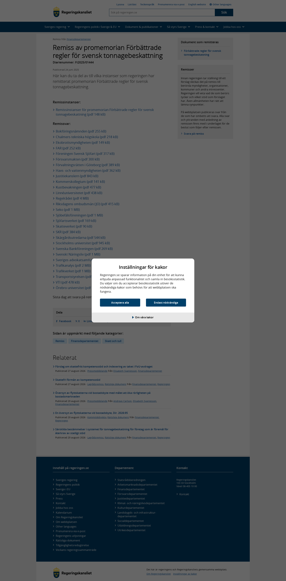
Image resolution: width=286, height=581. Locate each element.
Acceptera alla (120, 302)
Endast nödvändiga (166, 302)
